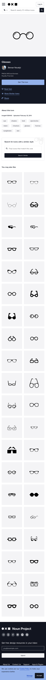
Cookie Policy (25, 669)
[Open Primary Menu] (3, 4)
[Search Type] (5, 10)
